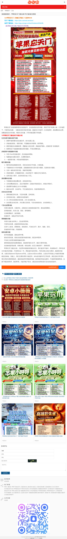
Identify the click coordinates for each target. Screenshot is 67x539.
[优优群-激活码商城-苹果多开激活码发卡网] (33, 3)
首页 (2, 10)
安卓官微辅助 (7, 492)
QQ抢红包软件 (24, 492)
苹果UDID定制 (25, 488)
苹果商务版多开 (51, 490)
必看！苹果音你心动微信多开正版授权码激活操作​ (17, 279)
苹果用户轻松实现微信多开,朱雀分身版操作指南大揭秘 (49, 436)
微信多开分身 (7, 490)
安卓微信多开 (51, 488)
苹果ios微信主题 (16, 490)
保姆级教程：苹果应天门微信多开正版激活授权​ (19, 14)
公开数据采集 (58, 490)
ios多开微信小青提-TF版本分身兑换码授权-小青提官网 (19, 278)
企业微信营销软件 (8, 494)
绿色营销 (6, 481)
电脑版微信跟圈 (33, 492)
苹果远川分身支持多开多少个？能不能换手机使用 (47, 317)
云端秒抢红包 (24, 486)
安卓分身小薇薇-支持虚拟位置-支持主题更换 (13, 317)
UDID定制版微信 (33, 488)
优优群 (6, 500)
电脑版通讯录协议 (25, 490)
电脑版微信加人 (59, 488)
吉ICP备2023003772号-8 (40, 536)
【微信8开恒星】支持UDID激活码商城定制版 (13, 356)
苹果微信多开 (17, 488)
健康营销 (32, 538)
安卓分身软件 (55, 486)
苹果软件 (7, 10)
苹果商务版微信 (42, 490)
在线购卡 (62, 267)
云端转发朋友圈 (40, 486)
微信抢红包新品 (32, 486)
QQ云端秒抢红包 (16, 492)
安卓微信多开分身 (8, 488)
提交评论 (5, 473)
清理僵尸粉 (47, 492)
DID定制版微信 (34, 490)
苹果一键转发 (17, 274)
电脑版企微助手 (61, 492)
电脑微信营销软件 (42, 488)
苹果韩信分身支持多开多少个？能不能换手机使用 (15, 436)
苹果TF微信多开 (9, 274)
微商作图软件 (40, 492)
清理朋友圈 (54, 492)
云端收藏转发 (48, 486)
